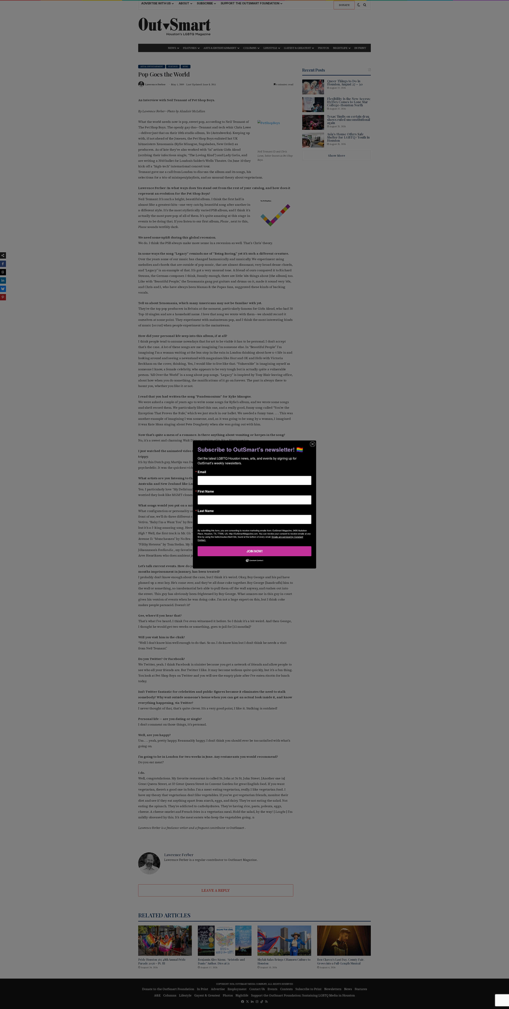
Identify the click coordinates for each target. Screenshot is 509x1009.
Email (202, 471)
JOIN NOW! (255, 551)
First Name (206, 491)
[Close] (312, 444)
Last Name (206, 510)
